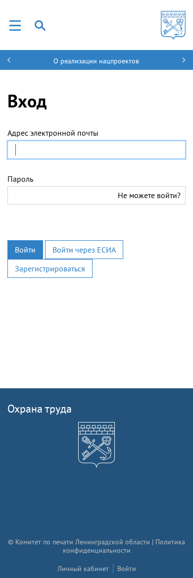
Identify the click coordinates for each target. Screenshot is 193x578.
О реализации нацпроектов (96, 60)
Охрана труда (39, 409)
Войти (25, 250)
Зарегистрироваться (50, 268)
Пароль (20, 179)
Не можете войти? (149, 195)
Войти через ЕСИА (84, 250)
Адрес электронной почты (52, 133)
